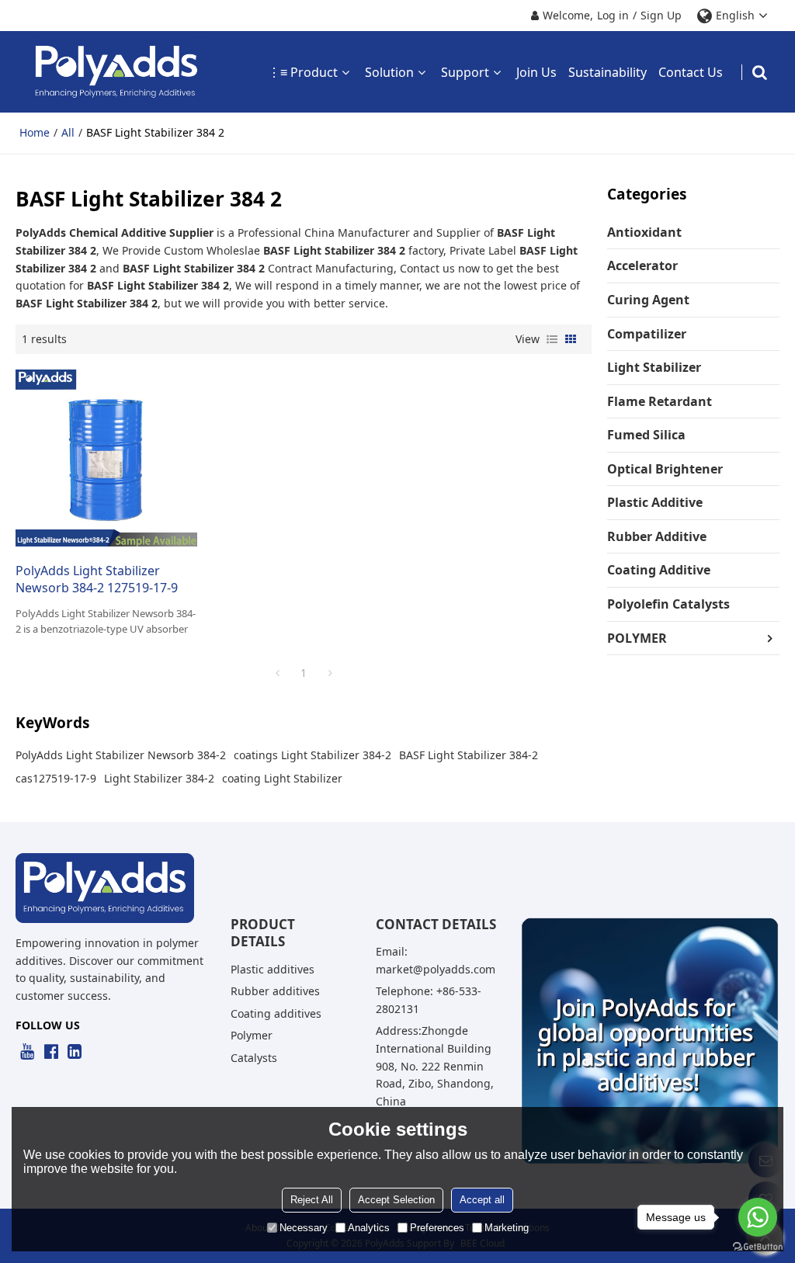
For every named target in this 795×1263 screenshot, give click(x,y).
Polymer (252, 1035)
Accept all (482, 1200)
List (552, 339)
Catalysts (254, 1057)
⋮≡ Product (303, 72)
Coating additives (276, 1013)
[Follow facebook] (50, 1051)
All (68, 132)
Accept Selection (396, 1200)
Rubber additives (275, 991)
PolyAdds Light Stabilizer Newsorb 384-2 (121, 755)
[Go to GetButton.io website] (758, 1247)
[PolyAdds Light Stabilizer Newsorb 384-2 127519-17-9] (106, 458)
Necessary (303, 1228)
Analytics (369, 1228)
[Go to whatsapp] (757, 1217)
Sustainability (607, 72)
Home (34, 132)
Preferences (437, 1228)
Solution (389, 72)
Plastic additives (272, 969)
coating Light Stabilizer (282, 778)
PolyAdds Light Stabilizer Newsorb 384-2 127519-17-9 (97, 579)
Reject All (311, 1200)
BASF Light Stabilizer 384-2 (468, 755)
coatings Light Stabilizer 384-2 (312, 755)
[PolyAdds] (116, 72)
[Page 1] (277, 673)
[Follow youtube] (27, 1051)
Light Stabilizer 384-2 (159, 778)
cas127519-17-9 (56, 778)
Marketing (506, 1228)
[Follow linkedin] (74, 1051)
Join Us (536, 72)
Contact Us (690, 72)
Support (465, 72)
